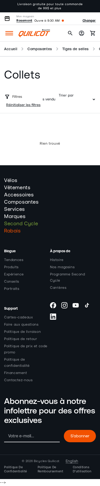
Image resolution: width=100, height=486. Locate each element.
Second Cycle (21, 223)
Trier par (66, 95)
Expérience (14, 274)
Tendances (13, 260)
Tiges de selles (75, 49)
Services (14, 209)
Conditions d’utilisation (82, 469)
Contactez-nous (18, 380)
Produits (11, 267)
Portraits (11, 289)
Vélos (10, 180)
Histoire (57, 260)
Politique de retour (20, 339)
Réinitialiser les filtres (23, 105)
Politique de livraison (22, 332)
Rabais (12, 230)
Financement (15, 373)
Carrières (58, 288)
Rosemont (24, 20)
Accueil (10, 49)
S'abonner (80, 436)
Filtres (17, 97)
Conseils (11, 281)
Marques (14, 216)
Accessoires (19, 194)
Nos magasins (62, 267)
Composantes (39, 49)
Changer (89, 20)
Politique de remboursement (50, 469)
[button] (9, 33)
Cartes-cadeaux (18, 317)
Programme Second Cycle (67, 277)
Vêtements (17, 187)
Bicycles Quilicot (46, 461)
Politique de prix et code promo (25, 349)
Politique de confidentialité (17, 363)
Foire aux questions (21, 324)
